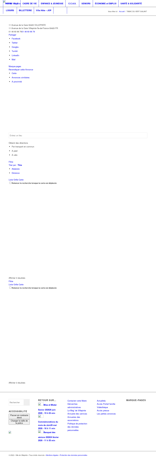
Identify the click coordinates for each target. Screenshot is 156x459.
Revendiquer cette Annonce (21, 69)
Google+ (15, 46)
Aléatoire (16, 168)
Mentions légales (52, 455)
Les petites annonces (106, 413)
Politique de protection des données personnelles (77, 427)
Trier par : (15, 165)
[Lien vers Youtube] (13, 17)
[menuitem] (11, 3)
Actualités (101, 400)
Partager (12, 34)
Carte (14, 73)
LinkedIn (15, 55)
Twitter (15, 42)
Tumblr (15, 51)
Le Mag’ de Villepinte (76, 410)
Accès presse (103, 410)
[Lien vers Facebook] (4, 17)
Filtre (11, 161)
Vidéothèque (102, 407)
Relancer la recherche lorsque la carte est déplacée (34, 183)
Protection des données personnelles (73, 455)
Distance (16, 172)
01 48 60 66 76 (28, 31)
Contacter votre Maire (77, 400)
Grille (16, 179)
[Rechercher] (60, 10)
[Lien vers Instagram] (8, 17)
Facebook (16, 38)
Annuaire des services (77, 413)
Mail (13, 59)
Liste (11, 179)
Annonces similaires (21, 77)
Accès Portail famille (106, 403)
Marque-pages (15, 66)
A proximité (17, 81)
